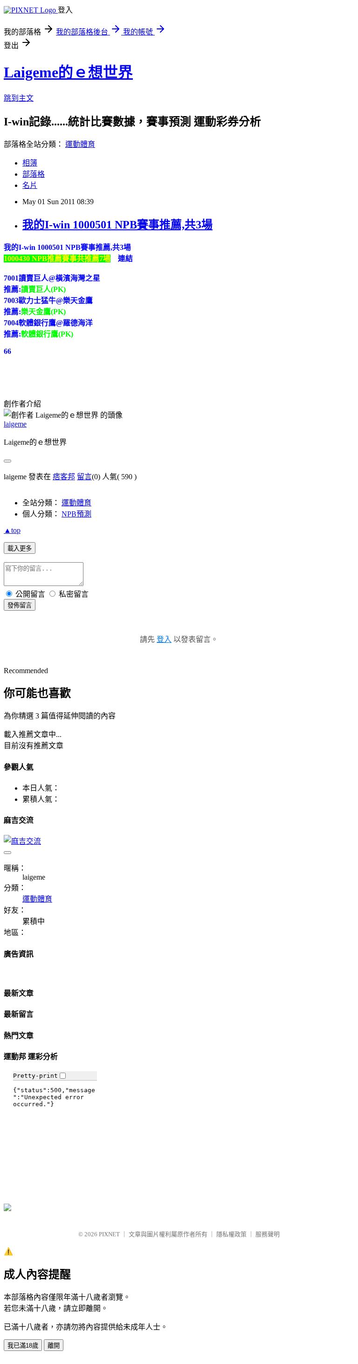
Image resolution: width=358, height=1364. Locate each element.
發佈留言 (19, 605)
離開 (54, 1345)
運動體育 (80, 144)
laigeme (15, 424)
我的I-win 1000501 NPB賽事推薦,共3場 (117, 225)
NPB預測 (76, 514)
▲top (12, 530)
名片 (29, 185)
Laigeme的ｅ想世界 (68, 72)
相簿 (29, 163)
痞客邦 (64, 477)
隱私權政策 (231, 1234)
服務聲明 (267, 1234)
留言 (84, 477)
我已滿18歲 (22, 1345)
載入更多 (19, 548)
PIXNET (109, 1234)
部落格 (33, 174)
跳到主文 (19, 98)
